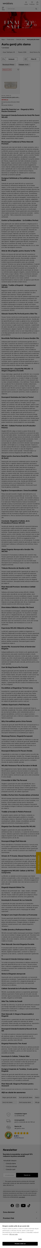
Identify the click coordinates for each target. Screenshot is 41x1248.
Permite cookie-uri (20, 1243)
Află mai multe (13, 1234)
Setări (20, 1239)
